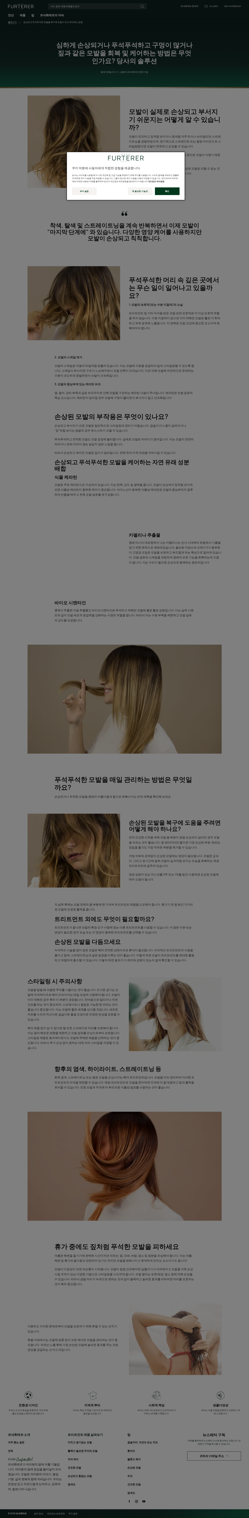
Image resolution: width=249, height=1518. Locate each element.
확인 (167, 191)
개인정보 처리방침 (156, 181)
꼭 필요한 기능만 (140, 191)
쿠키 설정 (84, 191)
